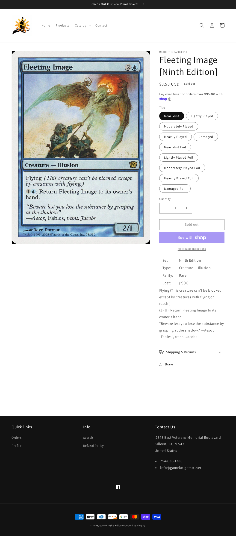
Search (88, 437)
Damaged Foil (175, 189)
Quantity (165, 199)
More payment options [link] (192, 248)
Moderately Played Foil (182, 168)
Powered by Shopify (134, 525)
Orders (17, 437)
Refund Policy (93, 446)
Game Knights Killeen (111, 525)
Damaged (205, 137)
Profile (16, 446)
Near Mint (171, 116)
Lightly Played (202, 116)
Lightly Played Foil (178, 157)
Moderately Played (178, 126)
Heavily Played (175, 137)
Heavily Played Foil (179, 178)
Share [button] (169, 364)
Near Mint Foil (175, 147)
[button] (82, 25)
